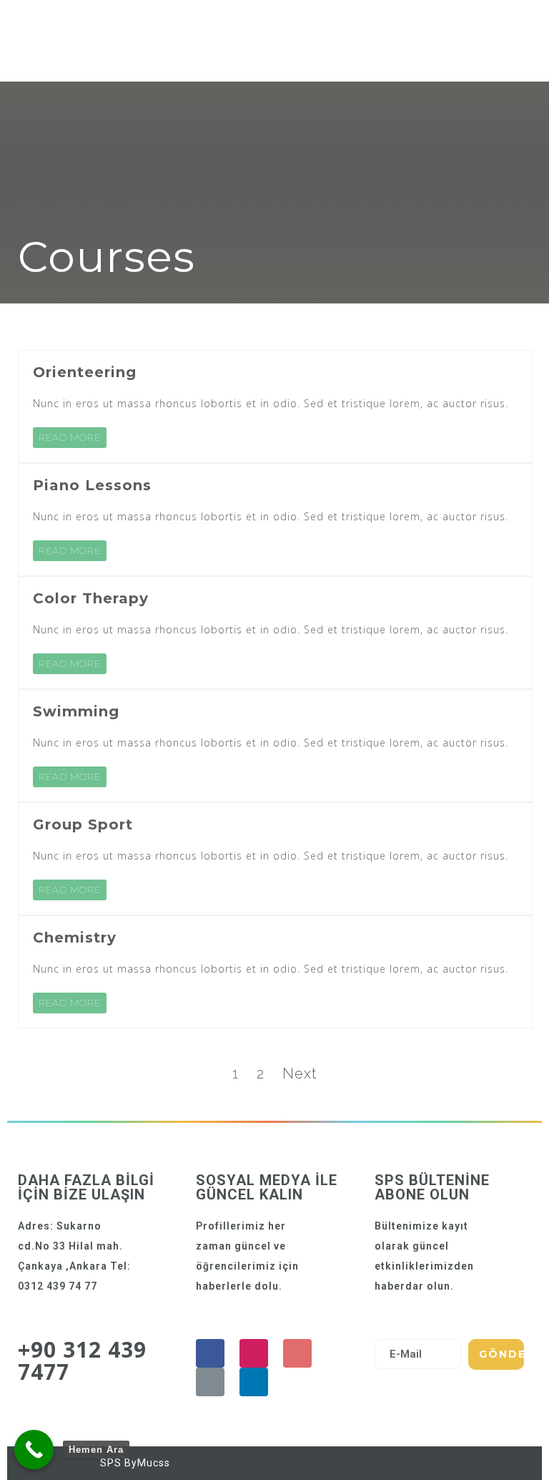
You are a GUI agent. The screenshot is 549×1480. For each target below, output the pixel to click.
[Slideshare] (253, 1382)
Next (299, 1073)
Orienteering (85, 372)
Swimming (76, 711)
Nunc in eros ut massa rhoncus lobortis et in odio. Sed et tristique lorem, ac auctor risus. (270, 403)
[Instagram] (253, 1353)
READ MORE (70, 437)
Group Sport (83, 824)
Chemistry (75, 937)
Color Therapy (91, 598)
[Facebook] (210, 1353)
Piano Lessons (92, 485)
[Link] (210, 1382)
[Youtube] (297, 1353)
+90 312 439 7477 (82, 1360)
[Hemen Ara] (34, 1449)
